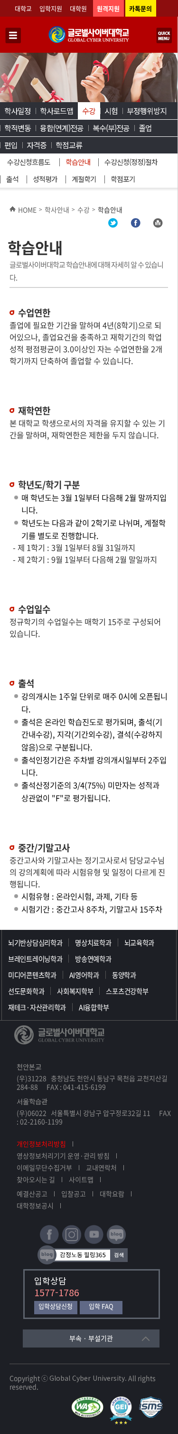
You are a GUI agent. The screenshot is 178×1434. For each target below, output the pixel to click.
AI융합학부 (94, 1007)
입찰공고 (73, 1193)
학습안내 (78, 162)
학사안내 (57, 209)
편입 (11, 145)
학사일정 (17, 110)
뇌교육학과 (139, 942)
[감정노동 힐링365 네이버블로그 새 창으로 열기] (82, 1262)
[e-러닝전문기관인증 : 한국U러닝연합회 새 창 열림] (123, 1400)
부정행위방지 (147, 110)
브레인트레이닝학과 (35, 959)
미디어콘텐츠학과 (32, 975)
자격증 (37, 145)
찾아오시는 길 (36, 1179)
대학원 (78, 8)
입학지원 (50, 8)
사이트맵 (81, 1179)
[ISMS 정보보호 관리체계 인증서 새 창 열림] (153, 1400)
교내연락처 (101, 1167)
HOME (27, 209)
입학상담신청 (55, 1306)
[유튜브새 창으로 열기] (93, 1242)
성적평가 (45, 179)
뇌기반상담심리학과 (35, 942)
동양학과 (124, 975)
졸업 (145, 128)
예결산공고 (32, 1193)
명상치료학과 (93, 942)
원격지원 (108, 8)
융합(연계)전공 (62, 128)
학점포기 (123, 179)
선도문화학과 (26, 991)
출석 (12, 179)
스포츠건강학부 (127, 991)
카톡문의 (140, 8)
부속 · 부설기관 (91, 1338)
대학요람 (112, 1193)
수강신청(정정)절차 (131, 162)
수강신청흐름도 (28, 162)
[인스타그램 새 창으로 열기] (71, 1242)
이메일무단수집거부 (44, 1167)
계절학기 (84, 179)
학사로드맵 (56, 110)
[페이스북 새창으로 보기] (135, 225)
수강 (88, 110)
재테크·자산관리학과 (37, 1007)
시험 (111, 110)
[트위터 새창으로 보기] (113, 225)
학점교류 (69, 145)
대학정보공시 (35, 1205)
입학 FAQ (101, 1306)
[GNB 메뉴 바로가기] (13, 36)
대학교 (23, 8)
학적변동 (17, 128)
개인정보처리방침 (41, 1143)
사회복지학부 (75, 991)
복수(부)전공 (111, 128)
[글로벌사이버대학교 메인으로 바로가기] (88, 41)
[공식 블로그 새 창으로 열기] (116, 1242)
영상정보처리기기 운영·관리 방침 (63, 1155)
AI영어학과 (84, 975)
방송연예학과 (93, 959)
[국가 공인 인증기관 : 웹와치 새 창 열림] (89, 1400)
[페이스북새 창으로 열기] (49, 1242)
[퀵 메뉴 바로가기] (164, 36)
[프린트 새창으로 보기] (157, 225)
